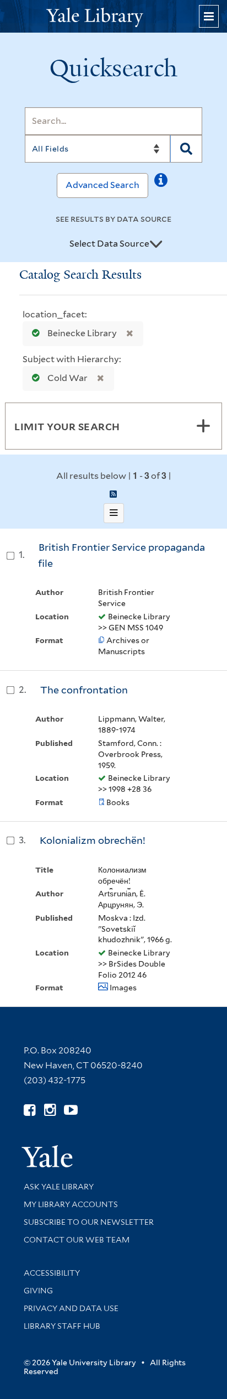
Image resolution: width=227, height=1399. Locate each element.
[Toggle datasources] (156, 244)
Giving (38, 1290)
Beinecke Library (82, 333)
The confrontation (84, 690)
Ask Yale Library (59, 1186)
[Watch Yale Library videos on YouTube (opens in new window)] (71, 1110)
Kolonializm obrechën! (92, 840)
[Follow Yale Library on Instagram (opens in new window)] (50, 1110)
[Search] (186, 149)
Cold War (67, 378)
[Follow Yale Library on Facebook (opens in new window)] (29, 1110)
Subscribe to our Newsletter (89, 1222)
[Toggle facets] (203, 425)
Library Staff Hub (62, 1326)
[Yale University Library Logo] (113, 16)
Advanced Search (102, 185)
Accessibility (52, 1273)
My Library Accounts (71, 1204)
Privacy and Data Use (71, 1308)
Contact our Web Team (76, 1239)
